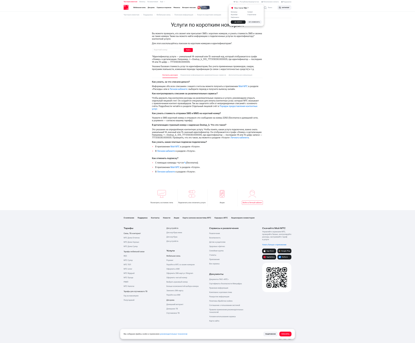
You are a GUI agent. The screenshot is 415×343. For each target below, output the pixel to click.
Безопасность (214, 237)
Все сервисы (214, 263)
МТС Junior (128, 269)
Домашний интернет (174, 304)
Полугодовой (129, 300)
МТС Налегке (129, 286)
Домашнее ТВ (172, 308)
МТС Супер (128, 260)
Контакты (155, 218)
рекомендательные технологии (173, 334)
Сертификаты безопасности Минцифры (225, 283)
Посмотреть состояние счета (161, 202)
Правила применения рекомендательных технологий (226, 311)
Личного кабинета (240, 137)
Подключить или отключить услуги (192, 202)
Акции (222, 202)
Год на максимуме (131, 296)
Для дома (170, 300)
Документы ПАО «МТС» (219, 279)
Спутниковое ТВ (173, 313)
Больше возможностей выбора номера (182, 286)
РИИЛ (126, 282)
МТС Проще (128, 277)
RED (125, 256)
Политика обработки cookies (220, 301)
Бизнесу (142, 2)
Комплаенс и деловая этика (220, 292)
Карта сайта (214, 321)
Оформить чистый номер (176, 277)
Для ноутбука (171, 237)
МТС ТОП (127, 264)
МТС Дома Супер (131, 246)
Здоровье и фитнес (217, 246)
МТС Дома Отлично (132, 237)
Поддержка (143, 218)
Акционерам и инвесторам (243, 218)
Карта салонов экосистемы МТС (197, 218)
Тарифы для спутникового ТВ (135, 291)
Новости (166, 218)
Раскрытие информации (219, 296)
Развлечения (214, 233)
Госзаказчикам (152, 2)
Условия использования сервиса (222, 316)
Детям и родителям (217, 242)
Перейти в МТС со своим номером (180, 264)
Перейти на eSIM (173, 295)
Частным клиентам (130, 2)
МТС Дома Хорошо (131, 242)
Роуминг (169, 260)
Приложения (214, 259)
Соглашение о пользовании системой (224, 305)
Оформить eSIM (173, 269)
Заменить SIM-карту (174, 290)
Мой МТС (243, 86)
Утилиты (212, 255)
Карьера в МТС (221, 218)
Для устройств (172, 228)
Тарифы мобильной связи (134, 251)
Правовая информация (218, 288)
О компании (129, 218)
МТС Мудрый (129, 273)
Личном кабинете (178, 89)
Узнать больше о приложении (274, 244)
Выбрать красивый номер (177, 282)
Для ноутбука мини (174, 232)
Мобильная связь (173, 256)
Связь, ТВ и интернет (132, 233)
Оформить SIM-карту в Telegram (179, 273)
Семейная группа (216, 250)
